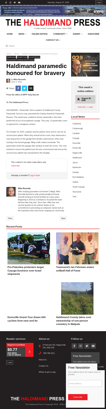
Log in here (35, 175)
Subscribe (15, 166)
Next (63, 218)
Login (90, 107)
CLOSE (101, 367)
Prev (10, 218)
